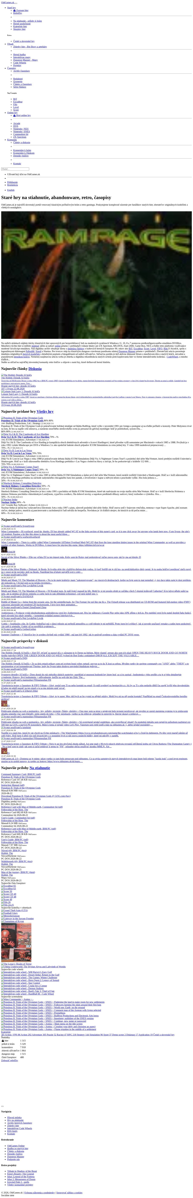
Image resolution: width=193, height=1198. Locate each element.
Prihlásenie (12, 182)
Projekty (17, 65)
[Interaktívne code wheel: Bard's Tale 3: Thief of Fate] (27, 991)
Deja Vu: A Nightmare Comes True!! (20, 469)
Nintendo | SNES (21, 131)
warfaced (35, 537)
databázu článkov (76, 348)
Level (16, 107)
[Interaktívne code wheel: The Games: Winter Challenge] (29, 977)
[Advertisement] (91, 1083)
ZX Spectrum (19, 137)
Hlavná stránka (14, 1117)
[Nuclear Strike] (9, 499)
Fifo (15, 104)
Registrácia (12, 185)
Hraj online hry (23, 115)
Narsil (38, 351)
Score (16, 110)
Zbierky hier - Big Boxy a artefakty (30, 46)
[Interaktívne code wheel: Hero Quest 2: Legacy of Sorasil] (30, 980)
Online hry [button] (12, 112)
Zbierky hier (13, 1125)
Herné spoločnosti (21, 23)
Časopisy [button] (11, 68)
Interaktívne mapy (21, 57)
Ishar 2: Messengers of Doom (21, 1179)
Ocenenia (17, 81)
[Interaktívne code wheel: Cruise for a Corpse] (24, 985)
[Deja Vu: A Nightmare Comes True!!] (20, 467)
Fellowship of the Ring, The (14, 809)
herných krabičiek (31, 354)
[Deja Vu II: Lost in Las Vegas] (16, 450)
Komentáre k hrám (22, 150)
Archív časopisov (21, 71)
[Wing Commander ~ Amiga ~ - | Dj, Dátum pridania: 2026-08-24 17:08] (17, 999)
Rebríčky (17, 13)
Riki (166, 348)
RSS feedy (12, 1131)
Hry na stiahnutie (15, 1120)
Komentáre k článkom (23, 153)
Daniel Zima (40, 607)
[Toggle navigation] (16, 3)
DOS (15, 126)
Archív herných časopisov (19, 1123)
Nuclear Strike (9, 502)
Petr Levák (38, 585)
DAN (30, 596)
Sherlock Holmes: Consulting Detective (21, 486)
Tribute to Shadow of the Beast (22, 1171)
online (58, 346)
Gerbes (32, 629)
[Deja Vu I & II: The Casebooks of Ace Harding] (25, 434)
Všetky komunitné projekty (20, 1184)
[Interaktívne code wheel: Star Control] (20, 983)
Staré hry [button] (11, 7)
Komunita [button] (12, 139)
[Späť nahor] (2, 1106)
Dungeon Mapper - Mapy (25, 60)
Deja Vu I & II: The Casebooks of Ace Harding (25, 437)
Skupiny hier (19, 29)
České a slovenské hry (24, 41)
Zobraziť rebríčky (9, 1060)
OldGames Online (16, 1145)
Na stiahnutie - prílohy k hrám (27, 21)
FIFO (159, 348)
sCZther (34, 691)
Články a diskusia (21, 142)
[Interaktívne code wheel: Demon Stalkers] (22, 988)
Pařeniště (30, 351)
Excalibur (17, 101)
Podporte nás (13, 1159)
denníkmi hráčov (22, 356)
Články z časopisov (22, 84)
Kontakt (17, 163)
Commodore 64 (20, 134)
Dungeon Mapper (127, 351)
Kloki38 (11, 551)
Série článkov (19, 87)
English (10, 190)
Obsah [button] (10, 44)
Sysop (31, 526)
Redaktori (18, 78)
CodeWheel (172, 356)
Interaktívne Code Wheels (19, 1128)
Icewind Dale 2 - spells (18, 1182)
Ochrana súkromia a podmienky (39, 1192)
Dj (26, 574)
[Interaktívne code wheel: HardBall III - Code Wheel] (27, 994)
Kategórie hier (20, 26)
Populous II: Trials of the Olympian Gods (22, 420)
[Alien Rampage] (96, 338)
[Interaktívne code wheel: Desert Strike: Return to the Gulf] (30, 975)
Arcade (16, 123)
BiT (15, 99)
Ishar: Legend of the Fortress (21, 1176)
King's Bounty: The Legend (20, 1174)
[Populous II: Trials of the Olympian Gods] (22, 418)
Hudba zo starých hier (17, 1148)
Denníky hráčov (21, 155)
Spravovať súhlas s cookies (69, 1192)
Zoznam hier (22, 10)
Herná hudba (19, 54)
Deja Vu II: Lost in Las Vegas (16, 453)
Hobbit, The (7, 853)
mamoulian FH (44, 680)
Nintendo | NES (20, 129)
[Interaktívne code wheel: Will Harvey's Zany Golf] (26, 972)
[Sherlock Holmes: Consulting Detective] (21, 483)
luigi (29, 727)
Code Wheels (19, 62)
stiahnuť (35, 346)
